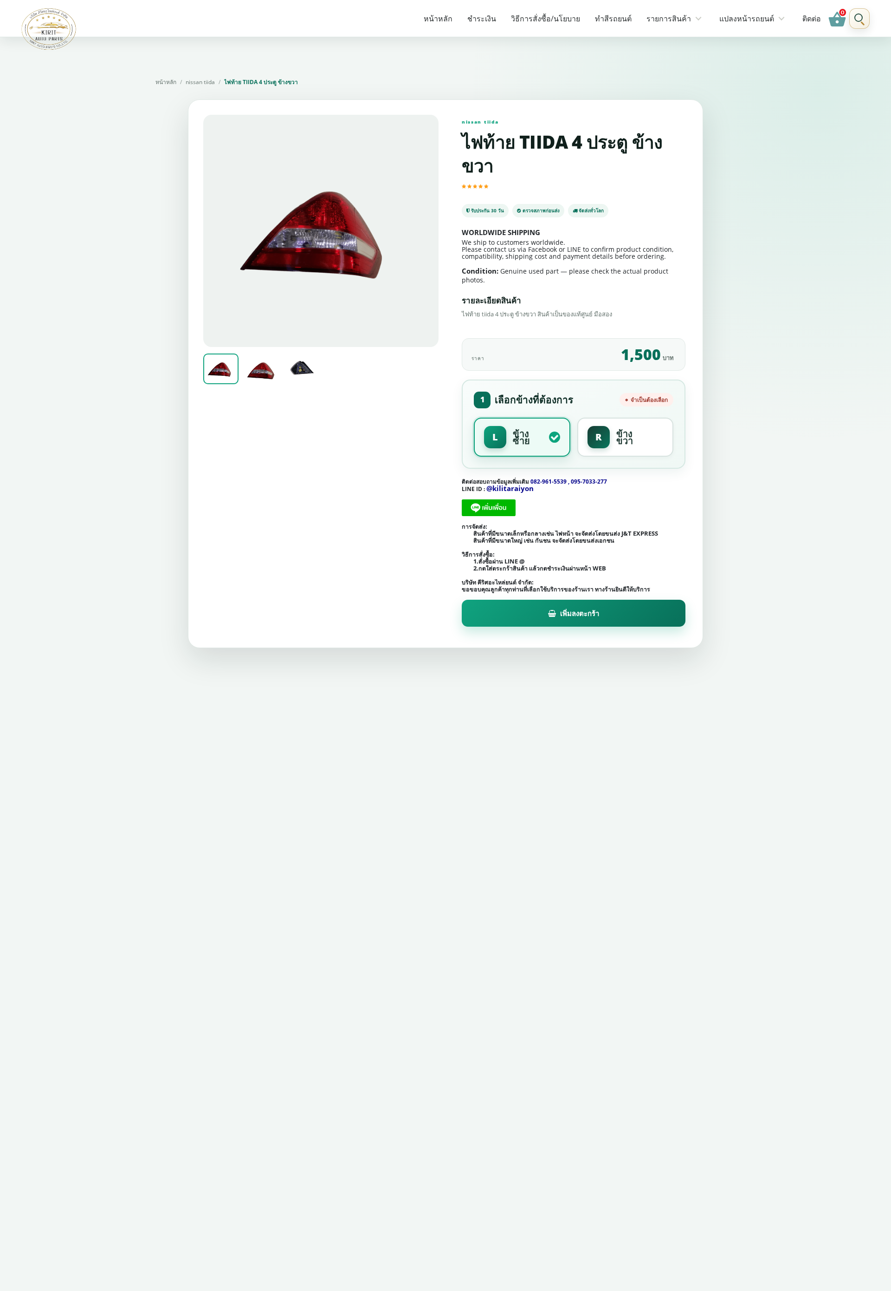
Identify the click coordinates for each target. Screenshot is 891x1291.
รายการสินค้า (668, 18)
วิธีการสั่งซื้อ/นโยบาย (545, 18)
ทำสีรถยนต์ (613, 18)
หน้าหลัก (438, 18)
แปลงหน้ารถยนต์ (746, 18)
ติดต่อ (811, 18)
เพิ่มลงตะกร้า (579, 613)
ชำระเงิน (481, 18)
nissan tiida (200, 82)
